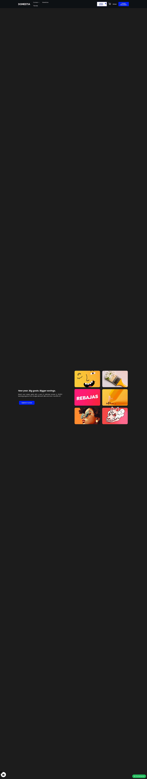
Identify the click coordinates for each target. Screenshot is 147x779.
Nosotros (45, 2)
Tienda (35, 6)
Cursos (35, 2)
